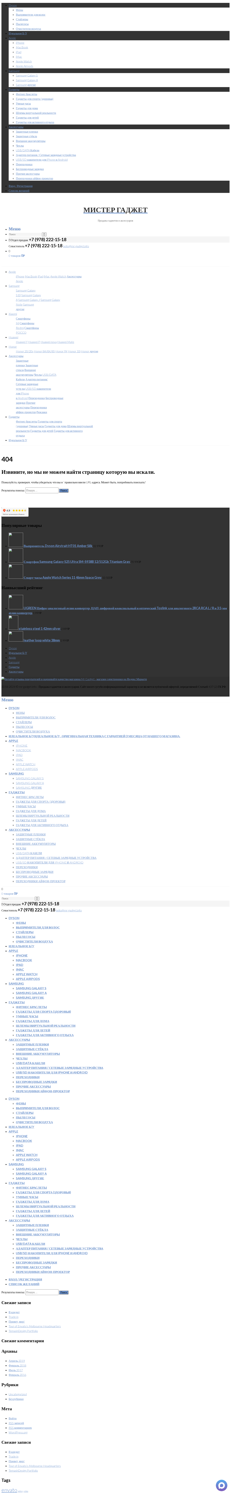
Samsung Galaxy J (29, 299)
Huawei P (34, 342)
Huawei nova (49, 342)
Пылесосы (22, 24)
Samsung (14, 70)
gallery (20, 1491)
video (26, 1491)
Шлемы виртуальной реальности (36, 112)
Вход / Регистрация (20, 186)
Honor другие (89, 351)
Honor (13, 346)
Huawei (13, 337)
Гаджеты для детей (27, 117)
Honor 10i (74, 351)
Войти (13, 1418)
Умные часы (23, 103)
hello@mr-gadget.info (76, 246)
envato (9, 1490)
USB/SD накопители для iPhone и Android (42, 159)
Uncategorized (18, 1394)
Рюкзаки (41, 412)
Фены (19, 10)
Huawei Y (22, 342)
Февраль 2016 (17, 1374)
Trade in (13, 1316)
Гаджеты (14, 89)
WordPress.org (18, 1432)
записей (16, 1423)
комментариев (20, 1427)
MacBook (22, 47)
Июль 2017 (16, 1370)
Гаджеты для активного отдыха (35, 122)
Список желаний (19, 190)
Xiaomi (13, 313)
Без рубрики (16, 1399)
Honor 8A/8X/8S (44, 351)
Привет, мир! (17, 1321)
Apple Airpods (24, 66)
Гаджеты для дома (27, 108)
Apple (12, 38)
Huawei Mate (65, 342)
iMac (19, 56)
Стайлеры (22, 19)
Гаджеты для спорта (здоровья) (34, 98)
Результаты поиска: (13, 490)
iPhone (20, 42)
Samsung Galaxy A (27, 80)
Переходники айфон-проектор (34, 178)
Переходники (24, 164)
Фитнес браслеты (26, 94)
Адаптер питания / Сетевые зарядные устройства (46, 155)
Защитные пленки (27, 131)
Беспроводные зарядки (30, 169)
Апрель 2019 (17, 1360)
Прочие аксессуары (28, 173)
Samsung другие (26, 84)
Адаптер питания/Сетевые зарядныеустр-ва (32, 384)
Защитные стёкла (26, 136)
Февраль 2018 (17, 1365)
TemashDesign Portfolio (23, 1331)
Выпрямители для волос (30, 14)
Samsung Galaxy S (27, 75)
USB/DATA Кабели (27, 150)
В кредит (14, 1312)
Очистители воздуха (28, 28)
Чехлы (20, 145)
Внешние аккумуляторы (30, 141)
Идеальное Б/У (18, 33)
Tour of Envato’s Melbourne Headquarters (35, 1326)
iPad (18, 52)
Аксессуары (16, 126)
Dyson (13, 5)
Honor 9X (61, 351)
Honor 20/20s (24, 351)
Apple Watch (24, 61)
